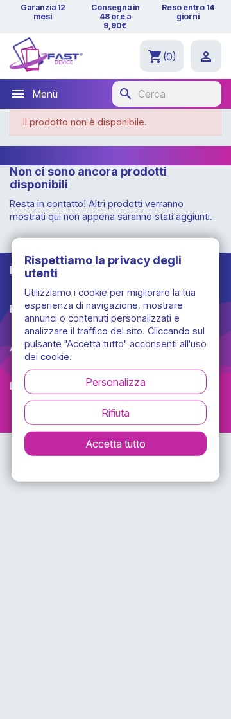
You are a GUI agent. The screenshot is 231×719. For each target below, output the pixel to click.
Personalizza (116, 381)
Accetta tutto (116, 443)
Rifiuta (116, 412)
